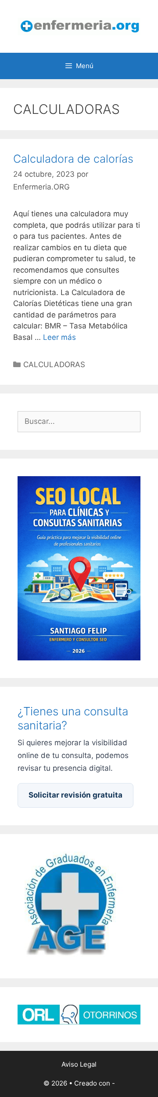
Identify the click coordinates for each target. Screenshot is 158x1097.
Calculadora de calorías (73, 158)
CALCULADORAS (54, 364)
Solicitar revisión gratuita (75, 795)
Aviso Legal (79, 1064)
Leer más (59, 337)
